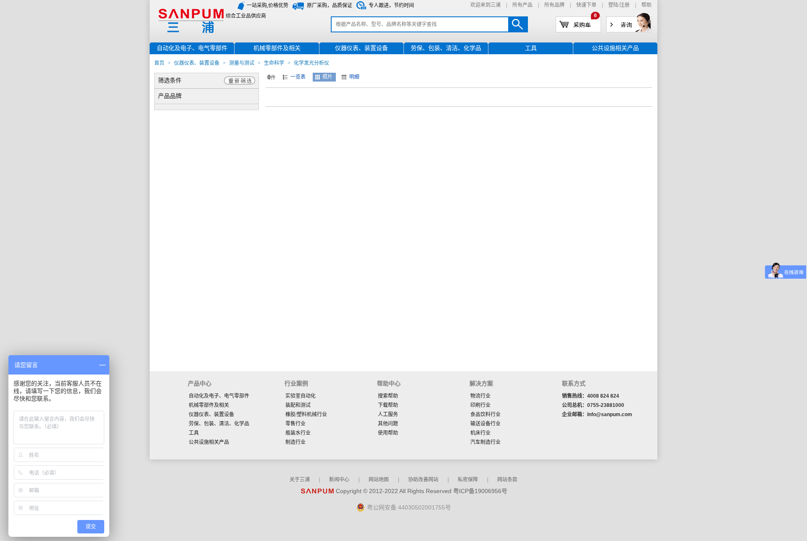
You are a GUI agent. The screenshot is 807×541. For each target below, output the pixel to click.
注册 (625, 5)
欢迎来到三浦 (485, 5)
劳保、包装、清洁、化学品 (219, 424)
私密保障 (468, 480)
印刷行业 (480, 405)
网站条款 (507, 480)
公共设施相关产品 (209, 442)
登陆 (613, 5)
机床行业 (480, 433)
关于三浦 (300, 480)
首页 (159, 63)
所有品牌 (554, 5)
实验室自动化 (300, 396)
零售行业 (295, 424)
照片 (327, 77)
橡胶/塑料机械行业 (306, 414)
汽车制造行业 (485, 442)
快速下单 (586, 5)
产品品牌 (170, 96)
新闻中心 (339, 480)
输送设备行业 (485, 424)
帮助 (646, 5)
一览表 (298, 77)
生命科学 (274, 63)
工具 (194, 433)
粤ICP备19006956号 (480, 491)
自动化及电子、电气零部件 (219, 396)
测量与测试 (241, 63)
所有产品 (522, 5)
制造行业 (295, 442)
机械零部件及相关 (209, 405)
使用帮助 (388, 433)
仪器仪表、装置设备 (196, 63)
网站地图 (379, 480)
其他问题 (388, 424)
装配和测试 (298, 405)
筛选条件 (170, 80)
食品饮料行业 (485, 414)
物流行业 (480, 396)
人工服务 (388, 414)
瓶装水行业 (298, 433)
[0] (578, 24)
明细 (354, 77)
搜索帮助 (388, 396)
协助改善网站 (423, 480)
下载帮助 (388, 405)
